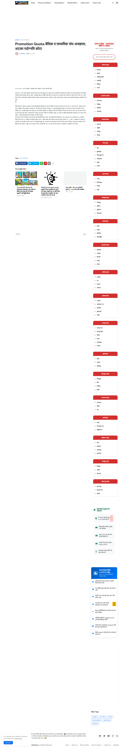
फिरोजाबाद (99, 182)
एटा (97, 280)
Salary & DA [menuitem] (85, 3)
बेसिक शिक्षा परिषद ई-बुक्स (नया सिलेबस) (105, 527)
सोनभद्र (99, 473)
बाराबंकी (99, 308)
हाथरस (98, 284)
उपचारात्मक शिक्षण (96, 720)
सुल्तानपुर (99, 311)
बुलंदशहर (99, 151)
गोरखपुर (99, 202)
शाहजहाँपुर (99, 237)
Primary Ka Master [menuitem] (44, 3)
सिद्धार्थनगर (99, 429)
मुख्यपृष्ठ (17, 40)
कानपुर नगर (100, 328)
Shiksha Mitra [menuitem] (72, 3)
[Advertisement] (67, 22)
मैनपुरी (98, 186)
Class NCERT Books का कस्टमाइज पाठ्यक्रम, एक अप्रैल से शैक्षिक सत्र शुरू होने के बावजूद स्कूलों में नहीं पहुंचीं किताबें (26, 190)
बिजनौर (98, 257)
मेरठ (98, 148)
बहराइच (99, 446)
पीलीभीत (99, 233)
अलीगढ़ (98, 277)
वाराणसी (99, 124)
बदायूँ (98, 229)
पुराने (84, 234)
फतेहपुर (99, 104)
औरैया (98, 335)
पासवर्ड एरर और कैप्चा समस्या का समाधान (105, 604)
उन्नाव (98, 87)
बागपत (98, 166)
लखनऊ (99, 69)
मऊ (98, 409)
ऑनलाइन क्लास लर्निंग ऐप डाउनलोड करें (105, 551)
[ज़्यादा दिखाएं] (53, 163)
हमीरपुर (98, 386)
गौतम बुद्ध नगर (100, 155)
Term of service (96, 745)
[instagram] (113, 736)
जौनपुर (98, 135)
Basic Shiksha (24, 40)
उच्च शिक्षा (94, 717)
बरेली (98, 226)
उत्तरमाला (110, 717)
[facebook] (100, 736)
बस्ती (98, 422)
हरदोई (98, 73)
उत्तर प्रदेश (102, 717)
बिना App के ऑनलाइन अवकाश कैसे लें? (105, 633)
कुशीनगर (99, 209)
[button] (113, 3)
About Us (75, 745)
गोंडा (98, 442)
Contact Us (107, 745)
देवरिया (98, 206)
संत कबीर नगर (100, 426)
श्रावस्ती (99, 453)
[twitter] (104, 736)
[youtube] (108, 736)
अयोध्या (98, 300)
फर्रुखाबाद (99, 342)
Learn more (18, 738)
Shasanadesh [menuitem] (59, 3)
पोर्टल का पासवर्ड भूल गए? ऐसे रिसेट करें (105, 596)
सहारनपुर (99, 486)
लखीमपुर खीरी (100, 77)
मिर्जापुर (98, 466)
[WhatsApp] (41, 163)
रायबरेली (99, 80)
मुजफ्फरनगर (100, 490)
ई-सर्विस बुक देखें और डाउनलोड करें (105, 589)
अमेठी (98, 315)
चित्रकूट (99, 379)
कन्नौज (98, 346)
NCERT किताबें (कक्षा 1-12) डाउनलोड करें (105, 518)
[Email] (49, 163)
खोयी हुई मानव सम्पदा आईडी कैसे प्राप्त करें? (104, 582)
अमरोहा (98, 253)
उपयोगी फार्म (95, 724)
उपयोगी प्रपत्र (106, 720)
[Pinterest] (45, 163)
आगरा (98, 178)
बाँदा (98, 382)
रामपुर (98, 260)
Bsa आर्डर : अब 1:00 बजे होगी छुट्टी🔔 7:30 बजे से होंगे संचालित (75, 188)
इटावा (98, 338)
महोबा (98, 389)
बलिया (98, 406)
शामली (98, 493)
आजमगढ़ (99, 402)
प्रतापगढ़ (99, 111)
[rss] (117, 736)
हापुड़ (98, 162)
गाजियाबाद (99, 158)
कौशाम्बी (99, 107)
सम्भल (98, 264)
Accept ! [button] (8, 742)
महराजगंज (99, 213)
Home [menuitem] (33, 3)
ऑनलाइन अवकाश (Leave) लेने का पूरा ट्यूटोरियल (105, 626)
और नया (18, 234)
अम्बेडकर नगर (100, 304)
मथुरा (98, 189)
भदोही (98, 470)
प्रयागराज (99, 100)
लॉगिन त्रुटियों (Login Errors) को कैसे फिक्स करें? (104, 619)
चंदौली (98, 128)
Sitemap (116, 745)
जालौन (98, 362)
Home (67, 745)
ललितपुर (99, 366)
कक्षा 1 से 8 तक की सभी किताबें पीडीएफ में (105, 535)
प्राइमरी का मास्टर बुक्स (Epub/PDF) (105, 543)
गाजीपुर (98, 131)
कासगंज (99, 287)
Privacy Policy (84, 745)
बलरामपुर (99, 450)
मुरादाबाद (99, 249)
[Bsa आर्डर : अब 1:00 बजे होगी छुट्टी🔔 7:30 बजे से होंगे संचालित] (75, 178)
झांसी (98, 358)
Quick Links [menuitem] (97, 3)
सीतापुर (98, 84)
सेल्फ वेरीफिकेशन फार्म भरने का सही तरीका (105, 611)
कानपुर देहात (100, 331)
